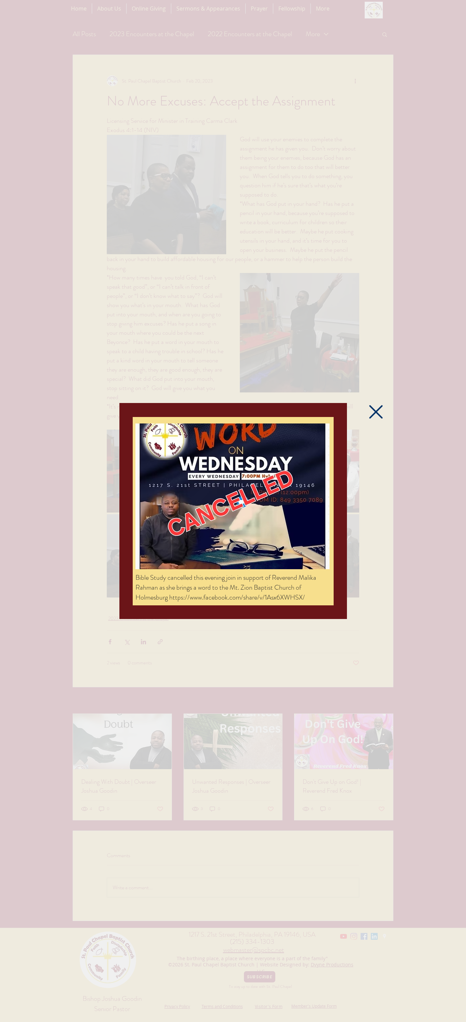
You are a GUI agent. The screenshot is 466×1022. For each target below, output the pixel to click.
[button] (376, 412)
